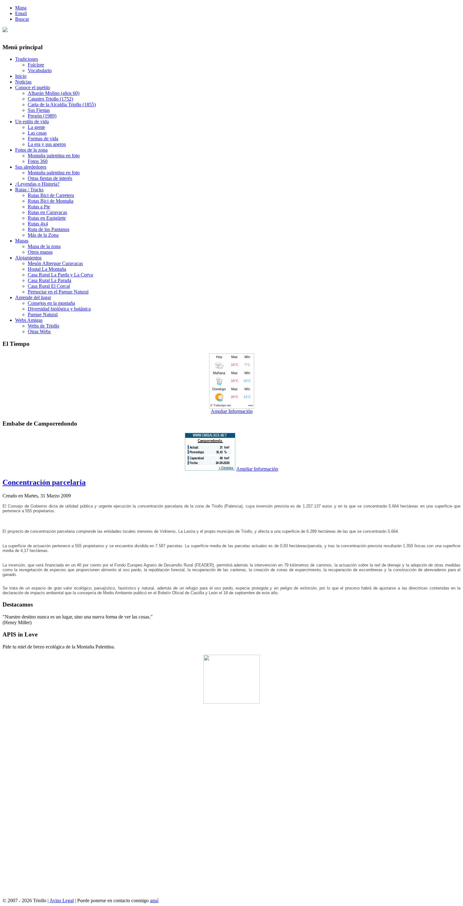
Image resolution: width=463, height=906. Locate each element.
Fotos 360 (38, 161)
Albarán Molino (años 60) (53, 93)
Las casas (37, 133)
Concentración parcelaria (44, 482)
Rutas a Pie (39, 206)
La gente (36, 127)
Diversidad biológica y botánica (59, 308)
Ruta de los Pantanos (48, 229)
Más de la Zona (43, 235)
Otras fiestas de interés (50, 178)
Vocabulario (40, 70)
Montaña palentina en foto (54, 155)
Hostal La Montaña (47, 269)
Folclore (36, 64)
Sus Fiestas (39, 110)
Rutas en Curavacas (47, 212)
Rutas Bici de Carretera (51, 195)
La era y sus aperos (47, 144)
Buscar (22, 19)
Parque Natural (43, 314)
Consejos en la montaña (51, 303)
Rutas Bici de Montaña (50, 201)
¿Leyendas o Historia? (37, 184)
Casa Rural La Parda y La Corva (60, 274)
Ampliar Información (232, 411)
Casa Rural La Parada (49, 280)
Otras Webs (39, 331)
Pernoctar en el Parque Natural (58, 291)
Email (21, 13)
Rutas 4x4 (38, 223)
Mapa (20, 7)
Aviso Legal (61, 900)
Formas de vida (43, 138)
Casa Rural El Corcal (49, 286)
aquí (154, 900)
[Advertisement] (231, 803)
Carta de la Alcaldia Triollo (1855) (62, 104)
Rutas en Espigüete (47, 218)
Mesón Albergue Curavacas (55, 263)
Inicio (20, 76)
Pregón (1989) (42, 116)
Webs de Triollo (43, 325)
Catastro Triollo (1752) (50, 99)
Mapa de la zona (44, 246)
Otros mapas (40, 252)
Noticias (23, 81)
